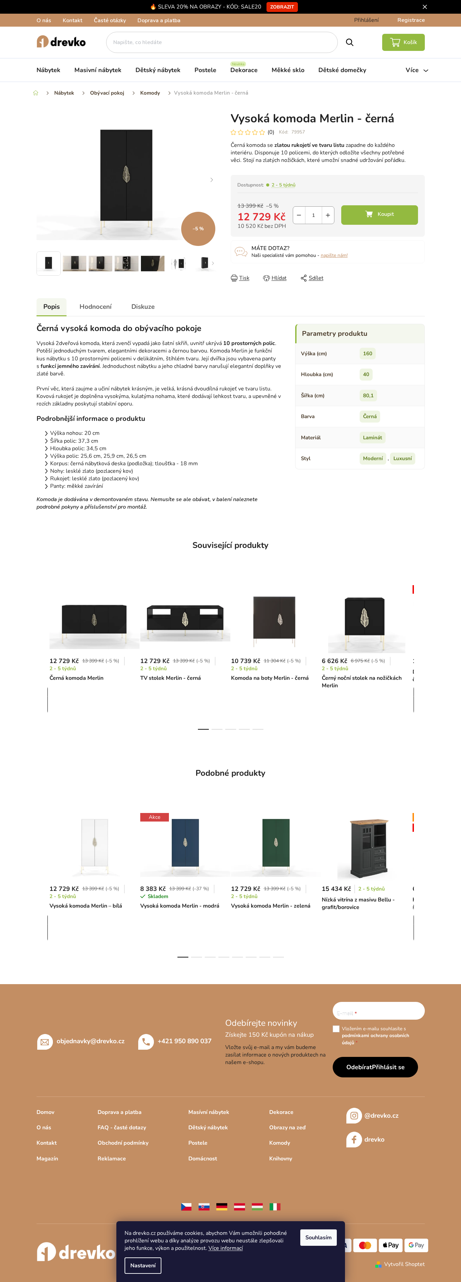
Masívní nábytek (208, 1112)
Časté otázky (110, 20)
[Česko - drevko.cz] (186, 1206)
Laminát (372, 437)
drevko (374, 1139)
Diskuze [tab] (143, 306)
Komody (279, 1143)
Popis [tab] (51, 306)
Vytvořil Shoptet (404, 1264)
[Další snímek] (212, 180)
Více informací (225, 1248)
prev (42, 655)
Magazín (47, 1158)
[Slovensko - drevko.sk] (204, 1206)
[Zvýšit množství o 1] (328, 215)
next (419, 655)
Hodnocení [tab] (96, 306)
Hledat (349, 42)
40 (366, 374)
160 (367, 353)
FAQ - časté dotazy (122, 1127)
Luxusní (402, 458)
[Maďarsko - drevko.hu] (257, 1206)
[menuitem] (48, 70)
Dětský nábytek (208, 1127)
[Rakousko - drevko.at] (239, 1206)
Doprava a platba (159, 20)
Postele (197, 1143)
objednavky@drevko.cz (91, 1040)
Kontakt (72, 20)
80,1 (368, 395)
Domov (45, 1112)
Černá (370, 416)
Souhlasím (318, 1237)
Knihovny (280, 1158)
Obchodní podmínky (123, 1143)
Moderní (373, 458)
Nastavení (143, 1265)
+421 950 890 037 (185, 1040)
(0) (271, 132)
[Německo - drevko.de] (221, 1206)
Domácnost (202, 1158)
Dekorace (281, 1112)
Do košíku (379, 215)
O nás (44, 20)
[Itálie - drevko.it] (275, 1206)
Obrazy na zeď (287, 1127)
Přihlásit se (388, 1067)
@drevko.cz (381, 1115)
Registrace (411, 20)
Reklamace (112, 1158)
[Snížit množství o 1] (299, 215)
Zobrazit (282, 7)
